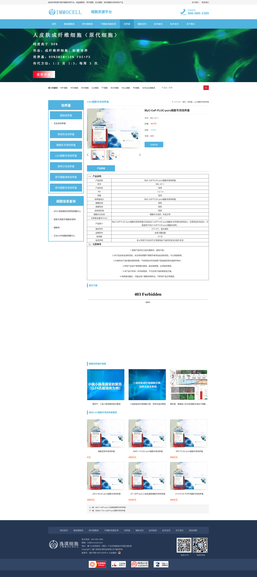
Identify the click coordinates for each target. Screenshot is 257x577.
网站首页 (64, 530)
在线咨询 (154, 144)
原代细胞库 (87, 23)
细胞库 (57, 227)
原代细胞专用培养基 (66, 187)
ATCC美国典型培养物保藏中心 (67, 211)
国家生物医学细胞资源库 (65, 219)
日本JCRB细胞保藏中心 (64, 235)
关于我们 (195, 2)
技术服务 (158, 23)
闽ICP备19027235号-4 (98, 552)
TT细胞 (105, 87)
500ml (153, 130)
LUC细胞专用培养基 (66, 155)
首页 (54, 23)
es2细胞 (96, 87)
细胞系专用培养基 (66, 145)
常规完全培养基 (66, 134)
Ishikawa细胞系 (148, 87)
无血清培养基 (60, 123)
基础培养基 (66, 115)
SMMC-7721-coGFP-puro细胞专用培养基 (110, 510)
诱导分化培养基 (66, 166)
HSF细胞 (64, 87)
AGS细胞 (85, 87)
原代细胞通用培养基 (66, 177)
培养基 (127, 23)
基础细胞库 (69, 23)
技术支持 (174, 23)
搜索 (206, 87)
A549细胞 (115, 87)
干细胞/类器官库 (108, 23)
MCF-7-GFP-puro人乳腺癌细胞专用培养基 (110, 507)
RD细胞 (136, 87)
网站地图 (193, 530)
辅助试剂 (142, 23)
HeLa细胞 (126, 87)
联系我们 (205, 2)
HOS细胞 (74, 87)
